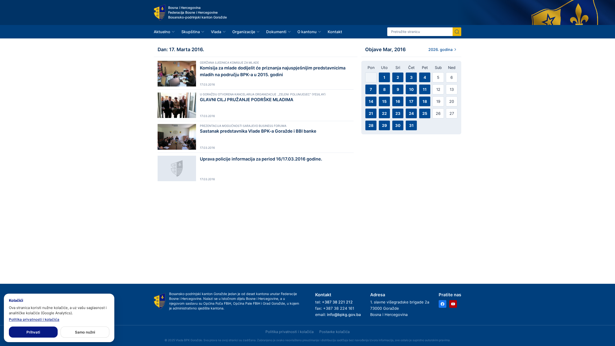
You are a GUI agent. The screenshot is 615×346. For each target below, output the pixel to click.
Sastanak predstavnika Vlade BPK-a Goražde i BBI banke (258, 131)
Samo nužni (85, 332)
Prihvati (33, 332)
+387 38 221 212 (337, 302)
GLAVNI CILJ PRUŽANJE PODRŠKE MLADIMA (246, 99)
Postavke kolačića (334, 331)
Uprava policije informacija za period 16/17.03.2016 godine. (261, 158)
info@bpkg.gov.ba (344, 314)
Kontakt (335, 31)
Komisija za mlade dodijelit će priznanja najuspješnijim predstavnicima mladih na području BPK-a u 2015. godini (272, 71)
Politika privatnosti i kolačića (289, 331)
